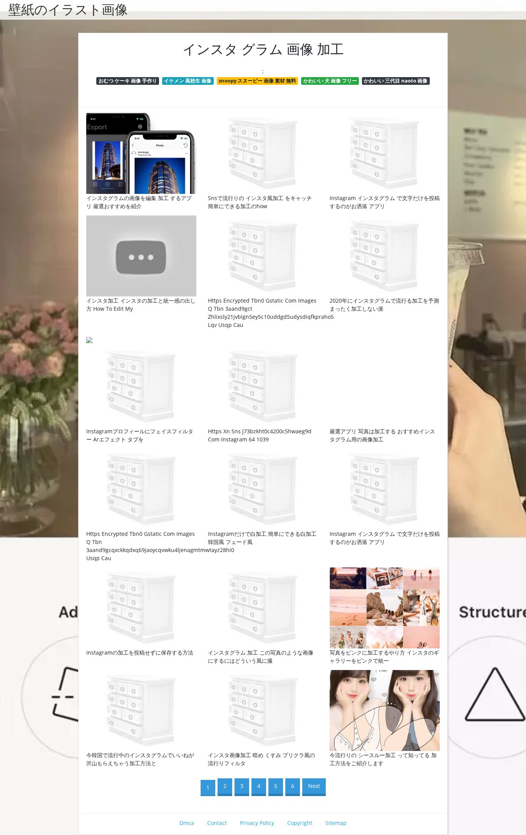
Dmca (186, 823)
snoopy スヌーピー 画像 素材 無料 (257, 80)
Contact (217, 823)
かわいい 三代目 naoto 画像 (395, 80)
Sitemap (336, 823)
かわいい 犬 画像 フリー (330, 80)
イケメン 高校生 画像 (187, 80)
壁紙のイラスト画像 (68, 10)
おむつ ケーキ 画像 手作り (128, 80)
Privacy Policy (257, 823)
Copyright (299, 823)
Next (314, 786)
